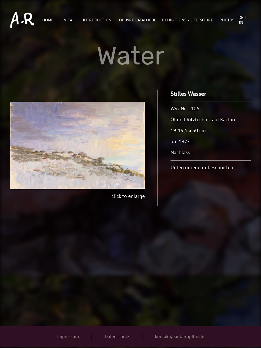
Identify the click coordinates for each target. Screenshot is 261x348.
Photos (226, 19)
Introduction (97, 19)
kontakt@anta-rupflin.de (179, 336)
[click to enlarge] (77, 145)
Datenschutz (117, 336)
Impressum (68, 336)
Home (48, 19)
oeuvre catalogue (137, 19)
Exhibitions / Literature (187, 19)
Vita (68, 19)
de (241, 17)
